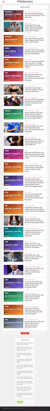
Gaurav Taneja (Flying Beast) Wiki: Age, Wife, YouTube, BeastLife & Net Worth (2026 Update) (34, 64)
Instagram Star (35, 177)
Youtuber (34, 36)
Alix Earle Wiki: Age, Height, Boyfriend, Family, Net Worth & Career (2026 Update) (35, 51)
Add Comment (33, 19)
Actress (26, 86)
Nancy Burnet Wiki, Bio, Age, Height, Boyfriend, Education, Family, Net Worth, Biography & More (35, 155)
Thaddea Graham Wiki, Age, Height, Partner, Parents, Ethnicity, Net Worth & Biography (34, 233)
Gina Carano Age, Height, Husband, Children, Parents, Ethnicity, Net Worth (34, 89)
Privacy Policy (34, 409)
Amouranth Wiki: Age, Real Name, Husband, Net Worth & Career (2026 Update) (34, 40)
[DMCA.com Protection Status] (20, 402)
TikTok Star (27, 48)
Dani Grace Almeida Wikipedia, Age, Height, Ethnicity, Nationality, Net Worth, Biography (33, 311)
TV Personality (31, 97)
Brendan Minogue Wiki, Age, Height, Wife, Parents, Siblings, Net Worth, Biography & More (34, 324)
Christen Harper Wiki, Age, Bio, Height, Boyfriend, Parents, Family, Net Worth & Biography (34, 128)
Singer (26, 72)
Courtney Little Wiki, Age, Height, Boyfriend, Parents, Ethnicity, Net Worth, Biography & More (34, 284)
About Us (29, 409)
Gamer (26, 36)
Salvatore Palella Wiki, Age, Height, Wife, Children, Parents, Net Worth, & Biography (34, 297)
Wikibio (38, 11)
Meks (15, 408)
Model (29, 241)
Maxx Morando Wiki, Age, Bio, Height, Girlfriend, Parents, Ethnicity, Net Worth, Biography (35, 77)
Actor (26, 205)
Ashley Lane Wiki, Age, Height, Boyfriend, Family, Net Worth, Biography (34, 245)
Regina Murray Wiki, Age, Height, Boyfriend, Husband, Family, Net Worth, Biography (35, 209)
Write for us (45, 409)
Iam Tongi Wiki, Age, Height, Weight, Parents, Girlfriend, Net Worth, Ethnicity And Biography (34, 102)
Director (29, 205)
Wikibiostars (25, 1)
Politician (26, 11)
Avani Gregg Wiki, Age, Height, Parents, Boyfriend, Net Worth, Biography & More (34, 220)
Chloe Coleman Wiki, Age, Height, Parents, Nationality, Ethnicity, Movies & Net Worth (34, 168)
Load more (25, 333)
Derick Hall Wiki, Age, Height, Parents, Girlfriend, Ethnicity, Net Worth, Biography (34, 257)
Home (26, 409)
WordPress (24, 408)
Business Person (28, 177)
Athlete (26, 23)
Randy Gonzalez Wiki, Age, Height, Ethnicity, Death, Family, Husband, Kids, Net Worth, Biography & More (34, 115)
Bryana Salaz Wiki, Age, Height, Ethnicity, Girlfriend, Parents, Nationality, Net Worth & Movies (34, 142)
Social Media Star (32, 11)
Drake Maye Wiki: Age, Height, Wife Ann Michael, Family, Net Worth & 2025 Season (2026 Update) (34, 27)
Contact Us (40, 409)
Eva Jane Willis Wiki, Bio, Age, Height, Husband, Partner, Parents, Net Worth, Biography (34, 196)
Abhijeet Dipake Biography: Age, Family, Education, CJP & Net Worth (35, 15)
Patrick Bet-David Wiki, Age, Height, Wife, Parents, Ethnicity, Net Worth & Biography (34, 271)
